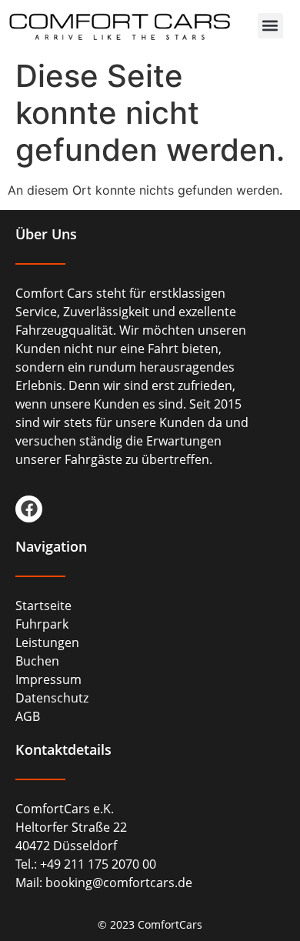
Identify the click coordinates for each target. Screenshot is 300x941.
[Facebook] (28, 509)
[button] (270, 25)
